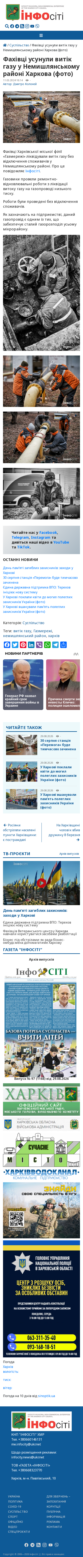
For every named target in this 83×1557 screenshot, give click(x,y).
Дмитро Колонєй (25, 84)
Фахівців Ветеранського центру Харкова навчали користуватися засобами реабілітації (40, 932)
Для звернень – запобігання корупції (58, 1501)
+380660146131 (30, 1439)
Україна (14, 1496)
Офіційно (15, 1522)
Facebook (48, 532)
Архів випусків (69, 854)
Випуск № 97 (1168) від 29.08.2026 (41, 1078)
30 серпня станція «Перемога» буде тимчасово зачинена (58, 744)
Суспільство (19, 45)
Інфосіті (32, 170)
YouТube (61, 542)
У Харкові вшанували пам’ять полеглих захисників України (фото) (58, 801)
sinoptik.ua (46, 1396)
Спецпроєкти (19, 1532)
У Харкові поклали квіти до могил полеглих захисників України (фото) (58, 773)
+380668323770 (30, 1470)
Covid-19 (14, 1506)
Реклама (53, 1522)
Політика (15, 1501)
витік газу (22, 630)
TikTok (23, 547)
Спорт (13, 1517)
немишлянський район (24, 635)
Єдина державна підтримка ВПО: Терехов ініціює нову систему (37, 924)
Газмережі (42, 630)
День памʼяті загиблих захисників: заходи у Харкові (35, 913)
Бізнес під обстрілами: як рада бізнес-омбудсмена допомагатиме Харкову (33, 941)
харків (54, 635)
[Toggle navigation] (41, 35)
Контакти (54, 1527)
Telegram (20, 537)
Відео (12, 1527)
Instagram (41, 537)
